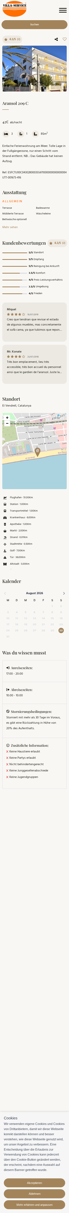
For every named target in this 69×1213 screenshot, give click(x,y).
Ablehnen (34, 1193)
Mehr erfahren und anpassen (34, 1204)
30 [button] (61, 630)
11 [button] (16, 618)
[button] (36, 451)
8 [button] (52, 612)
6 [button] (34, 612)
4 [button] (17, 612)
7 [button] (43, 612)
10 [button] (7, 618)
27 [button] (34, 630)
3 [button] (8, 612)
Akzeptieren (34, 1182)
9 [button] (61, 612)
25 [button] (16, 630)
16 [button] (61, 618)
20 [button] (34, 624)
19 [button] (25, 624)
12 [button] (25, 618)
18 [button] (16, 624)
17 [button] (8, 624)
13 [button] (34, 618)
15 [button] (52, 618)
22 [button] (52, 624)
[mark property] (38, 452)
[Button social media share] (56, 40)
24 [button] (8, 630)
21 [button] (43, 624)
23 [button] (61, 624)
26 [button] (25, 630)
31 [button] (7, 636)
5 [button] (25, 612)
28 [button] (43, 630)
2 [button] (61, 606)
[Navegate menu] (62, 11)
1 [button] (52, 606)
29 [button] (52, 630)
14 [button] (43, 618)
